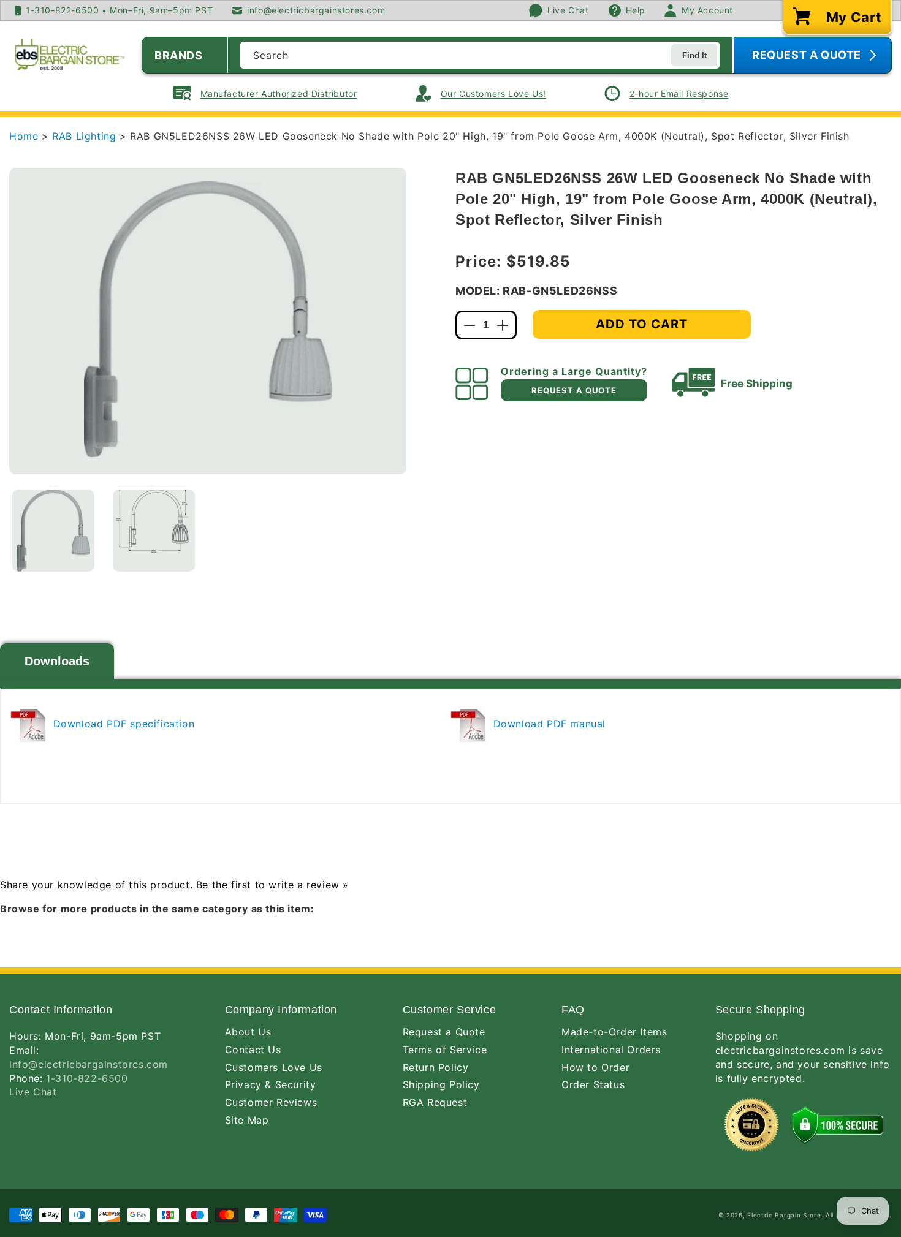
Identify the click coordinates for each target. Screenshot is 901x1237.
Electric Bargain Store (784, 1215)
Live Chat (32, 1092)
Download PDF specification (122, 723)
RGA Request (435, 1102)
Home (23, 136)
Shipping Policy (441, 1084)
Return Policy (436, 1067)
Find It (694, 55)
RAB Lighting (86, 136)
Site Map (247, 1120)
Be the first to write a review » (272, 885)
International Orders (611, 1049)
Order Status (593, 1084)
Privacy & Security (270, 1084)
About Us (248, 1032)
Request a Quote (444, 1032)
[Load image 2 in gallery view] (154, 531)
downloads (57, 661)
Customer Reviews (271, 1102)
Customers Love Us (273, 1067)
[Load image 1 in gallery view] (53, 531)
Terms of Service (445, 1049)
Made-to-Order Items (614, 1032)
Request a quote (574, 390)
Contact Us (253, 1049)
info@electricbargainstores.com (88, 1064)
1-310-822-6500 (86, 1078)
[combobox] (480, 55)
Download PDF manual (548, 723)
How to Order (595, 1067)
